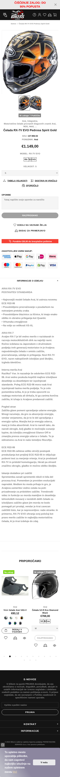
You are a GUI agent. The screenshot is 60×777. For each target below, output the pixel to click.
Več (15, 772)
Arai (36, 139)
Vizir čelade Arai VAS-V (15, 610)
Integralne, (32, 121)
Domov (13, 24)
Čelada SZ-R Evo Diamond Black (45, 611)
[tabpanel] (15, 608)
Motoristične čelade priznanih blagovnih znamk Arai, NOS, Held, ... (30, 125)
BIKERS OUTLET (14, 14)
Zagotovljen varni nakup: (17, 251)
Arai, (24, 121)
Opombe (6, 195)
